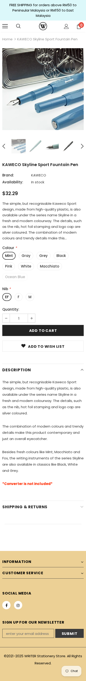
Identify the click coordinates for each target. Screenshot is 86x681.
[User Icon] (66, 26)
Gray (26, 255)
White (26, 266)
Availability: (12, 182)
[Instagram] (18, 605)
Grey (43, 255)
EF (7, 296)
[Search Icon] (18, 26)
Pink (8, 266)
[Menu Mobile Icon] (5, 26)
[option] (43, 89)
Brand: (8, 175)
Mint (9, 255)
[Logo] (43, 26)
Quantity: (10, 309)
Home (7, 39)
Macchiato (49, 266)
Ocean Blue (15, 276)
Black (61, 255)
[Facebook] (6, 605)
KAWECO (38, 175)
